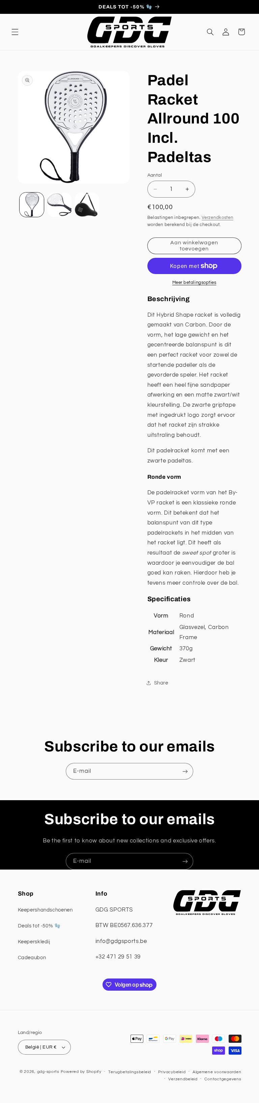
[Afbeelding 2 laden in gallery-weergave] (59, 205)
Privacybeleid (172, 1072)
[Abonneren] (185, 771)
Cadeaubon (32, 957)
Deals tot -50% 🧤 (39, 925)
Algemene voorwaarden (217, 1072)
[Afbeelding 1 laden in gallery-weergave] (32, 205)
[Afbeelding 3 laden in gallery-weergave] (87, 205)
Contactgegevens (222, 1079)
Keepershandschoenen (45, 910)
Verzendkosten (217, 218)
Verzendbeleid (183, 1079)
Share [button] (161, 682)
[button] (15, 32)
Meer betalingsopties (194, 282)
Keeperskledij (34, 941)
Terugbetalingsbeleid (129, 1072)
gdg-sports (48, 1072)
